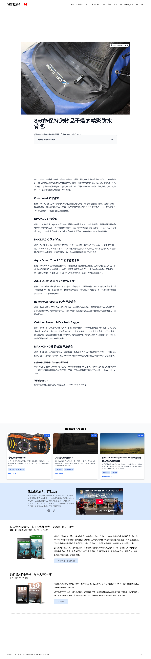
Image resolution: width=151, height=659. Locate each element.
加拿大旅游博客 (76, 4)
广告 (103, 4)
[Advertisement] (75, 25)
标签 (115, 4)
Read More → (13, 473)
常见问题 (95, 4)
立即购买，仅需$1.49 (66, 561)
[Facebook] (54, 510)
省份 (109, 4)
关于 (87, 4)
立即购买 (61, 601)
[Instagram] (49, 510)
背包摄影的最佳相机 (17, 457)
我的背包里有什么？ (64, 457)
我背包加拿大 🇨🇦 (17, 4)
